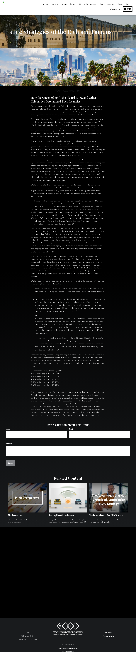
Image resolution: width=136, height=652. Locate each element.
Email (71, 429)
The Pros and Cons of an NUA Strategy (106, 515)
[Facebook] (67, 638)
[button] (45, 4)
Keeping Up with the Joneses (61, 515)
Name (8, 429)
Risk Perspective (15, 515)
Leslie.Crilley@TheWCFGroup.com (68, 648)
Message (9, 443)
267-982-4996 (110, 636)
